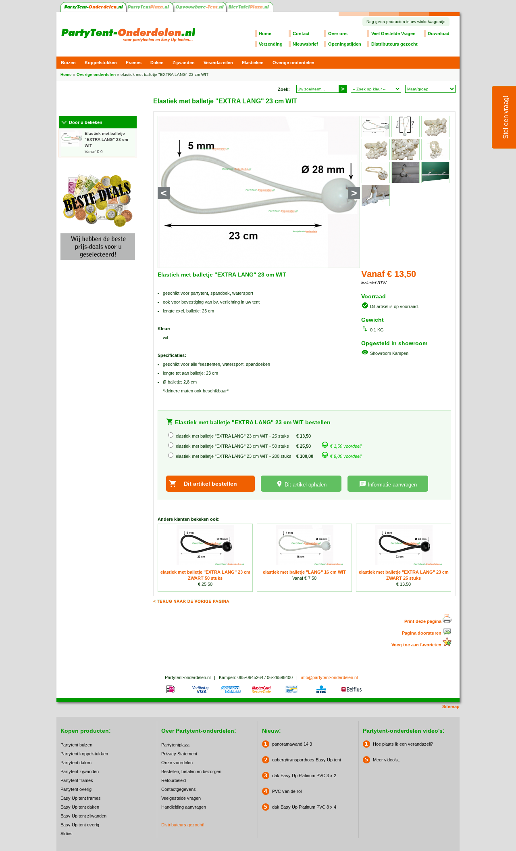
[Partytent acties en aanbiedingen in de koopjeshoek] (97, 262)
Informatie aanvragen (392, 485)
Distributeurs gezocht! (182, 824)
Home (265, 33)
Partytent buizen (76, 744)
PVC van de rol (287, 791)
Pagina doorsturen (422, 633)
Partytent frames (76, 780)
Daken (157, 62)
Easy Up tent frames (80, 798)
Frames (133, 62)
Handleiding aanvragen (183, 807)
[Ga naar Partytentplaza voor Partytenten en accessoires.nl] (149, 10)
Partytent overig (76, 789)
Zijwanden (184, 62)
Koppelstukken (101, 62)
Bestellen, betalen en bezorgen (191, 771)
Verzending (271, 44)
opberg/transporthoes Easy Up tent (306, 759)
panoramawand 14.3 (292, 744)
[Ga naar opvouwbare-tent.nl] (199, 10)
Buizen (68, 62)
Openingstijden (344, 44)
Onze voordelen (177, 762)
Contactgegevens (178, 789)
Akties (66, 833)
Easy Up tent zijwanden (83, 815)
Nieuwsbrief (305, 44)
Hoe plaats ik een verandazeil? (403, 744)
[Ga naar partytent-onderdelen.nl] (93, 10)
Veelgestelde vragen (181, 798)
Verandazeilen (218, 62)
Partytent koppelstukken (84, 753)
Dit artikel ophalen (306, 485)
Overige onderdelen (293, 62)
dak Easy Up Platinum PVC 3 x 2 (304, 775)
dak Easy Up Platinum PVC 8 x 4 (304, 807)
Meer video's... (387, 759)
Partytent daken (76, 762)
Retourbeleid (173, 780)
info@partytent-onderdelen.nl (329, 677)
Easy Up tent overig (79, 824)
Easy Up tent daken (79, 807)
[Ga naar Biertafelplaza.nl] (249, 10)
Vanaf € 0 (106, 142)
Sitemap (451, 706)
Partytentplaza (175, 744)
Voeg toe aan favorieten (417, 644)
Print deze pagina (423, 621)
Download (438, 33)
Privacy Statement (179, 753)
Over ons (337, 33)
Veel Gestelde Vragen (393, 33)
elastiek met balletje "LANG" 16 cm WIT (304, 572)
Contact (301, 33)
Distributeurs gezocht (394, 44)
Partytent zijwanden (79, 771)
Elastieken (253, 62)
